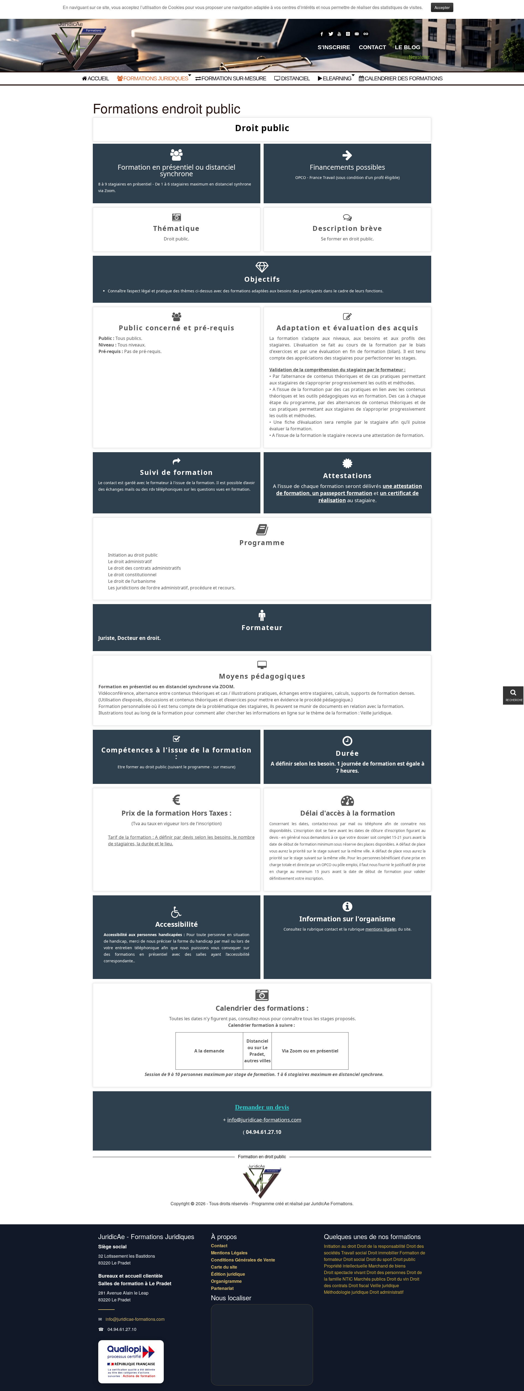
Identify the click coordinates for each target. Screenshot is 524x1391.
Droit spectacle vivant (344, 1272)
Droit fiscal (359, 1285)
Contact (372, 47)
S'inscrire (334, 47)
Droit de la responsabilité (381, 1246)
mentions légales (381, 929)
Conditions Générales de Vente (243, 1260)
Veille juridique (384, 1285)
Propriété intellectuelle (345, 1266)
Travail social (354, 1252)
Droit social (354, 1259)
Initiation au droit (340, 1246)
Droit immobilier (383, 1252)
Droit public (404, 1259)
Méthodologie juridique (346, 1292)
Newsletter (419, 57)
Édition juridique (228, 1274)
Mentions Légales (229, 1252)
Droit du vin (398, 1279)
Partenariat (222, 1288)
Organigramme (226, 1281)
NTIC (348, 1279)
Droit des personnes (386, 1272)
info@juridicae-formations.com (264, 1119)
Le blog (407, 47)
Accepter (442, 7)
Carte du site (224, 1267)
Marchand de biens (387, 1266)
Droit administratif (386, 1292)
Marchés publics (370, 1279)
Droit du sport (379, 1259)
